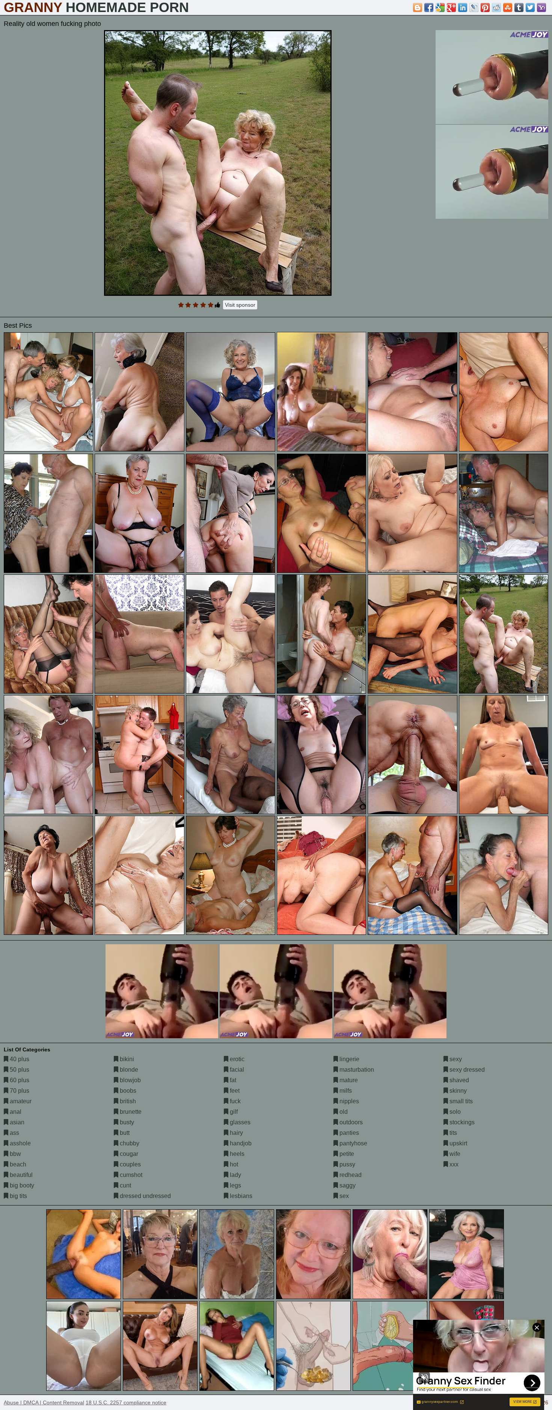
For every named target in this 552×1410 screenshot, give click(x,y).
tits (452, 1133)
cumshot (130, 1175)
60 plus (18, 1080)
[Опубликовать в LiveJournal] (473, 7)
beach (17, 1164)
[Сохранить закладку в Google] (440, 7)
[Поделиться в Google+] (451, 7)
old (343, 1112)
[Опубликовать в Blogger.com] (417, 7)
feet (234, 1090)
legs (234, 1185)
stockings (461, 1122)
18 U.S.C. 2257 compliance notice (126, 1402)
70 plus (18, 1090)
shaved (458, 1080)
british (127, 1101)
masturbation (356, 1069)
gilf (233, 1112)
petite (346, 1154)
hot (233, 1164)
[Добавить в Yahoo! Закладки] (541, 7)
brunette (130, 1112)
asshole (19, 1143)
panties (348, 1133)
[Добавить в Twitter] (530, 7)
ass (13, 1133)
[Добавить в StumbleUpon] (507, 7)
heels (236, 1154)
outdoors (350, 1122)
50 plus (18, 1069)
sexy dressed (466, 1069)
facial (236, 1069)
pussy (346, 1164)
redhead (350, 1175)
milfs (345, 1090)
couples (129, 1164)
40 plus (18, 1059)
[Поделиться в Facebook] (428, 7)
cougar (128, 1154)
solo (454, 1112)
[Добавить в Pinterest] (485, 7)
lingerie (348, 1059)
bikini (126, 1059)
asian (16, 1122)
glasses (239, 1122)
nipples (348, 1101)
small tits (460, 1101)
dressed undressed (144, 1196)
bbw (14, 1154)
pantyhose (352, 1143)
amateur (20, 1101)
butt (124, 1133)
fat (232, 1080)
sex (343, 1196)
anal (14, 1112)
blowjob (129, 1080)
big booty (21, 1185)
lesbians (240, 1196)
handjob (240, 1143)
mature (348, 1080)
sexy (455, 1059)
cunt (124, 1185)
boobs (127, 1090)
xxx (453, 1164)
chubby (128, 1143)
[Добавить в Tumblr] (518, 7)
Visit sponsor (240, 305)
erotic (236, 1059)
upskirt (457, 1143)
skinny (457, 1090)
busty (126, 1122)
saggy (347, 1185)
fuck (234, 1101)
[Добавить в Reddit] (496, 7)
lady (234, 1175)
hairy (235, 1133)
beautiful (20, 1175)
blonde (128, 1069)
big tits (17, 1196)
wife (454, 1154)
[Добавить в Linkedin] (462, 7)
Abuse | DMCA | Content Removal (44, 1402)
